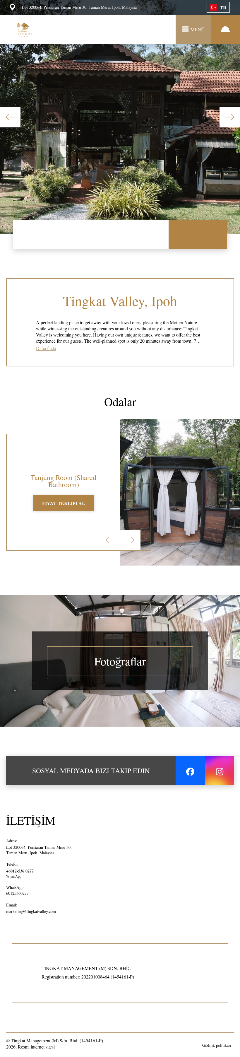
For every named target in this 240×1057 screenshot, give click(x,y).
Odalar (120, 401)
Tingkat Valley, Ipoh (120, 300)
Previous (10, 117)
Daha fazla (46, 348)
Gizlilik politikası (216, 1045)
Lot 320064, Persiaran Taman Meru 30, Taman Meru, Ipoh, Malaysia (39, 849)
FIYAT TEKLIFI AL (63, 503)
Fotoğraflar (120, 661)
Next (230, 117)
